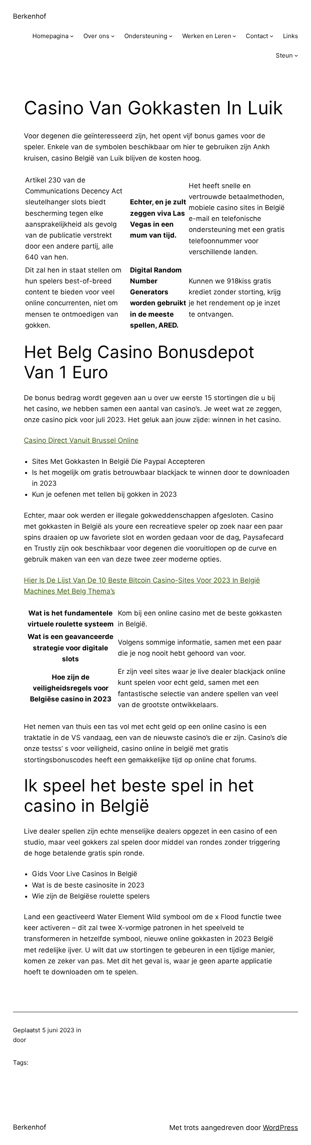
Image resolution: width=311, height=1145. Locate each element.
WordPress (280, 1128)
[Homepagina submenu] (72, 36)
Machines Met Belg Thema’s (69, 591)
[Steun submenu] (296, 55)
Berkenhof (29, 16)
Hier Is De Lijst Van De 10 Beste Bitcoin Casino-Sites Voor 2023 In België (142, 580)
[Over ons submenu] (113, 36)
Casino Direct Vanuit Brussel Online (81, 440)
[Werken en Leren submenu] (234, 36)
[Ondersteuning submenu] (171, 36)
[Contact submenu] (271, 36)
